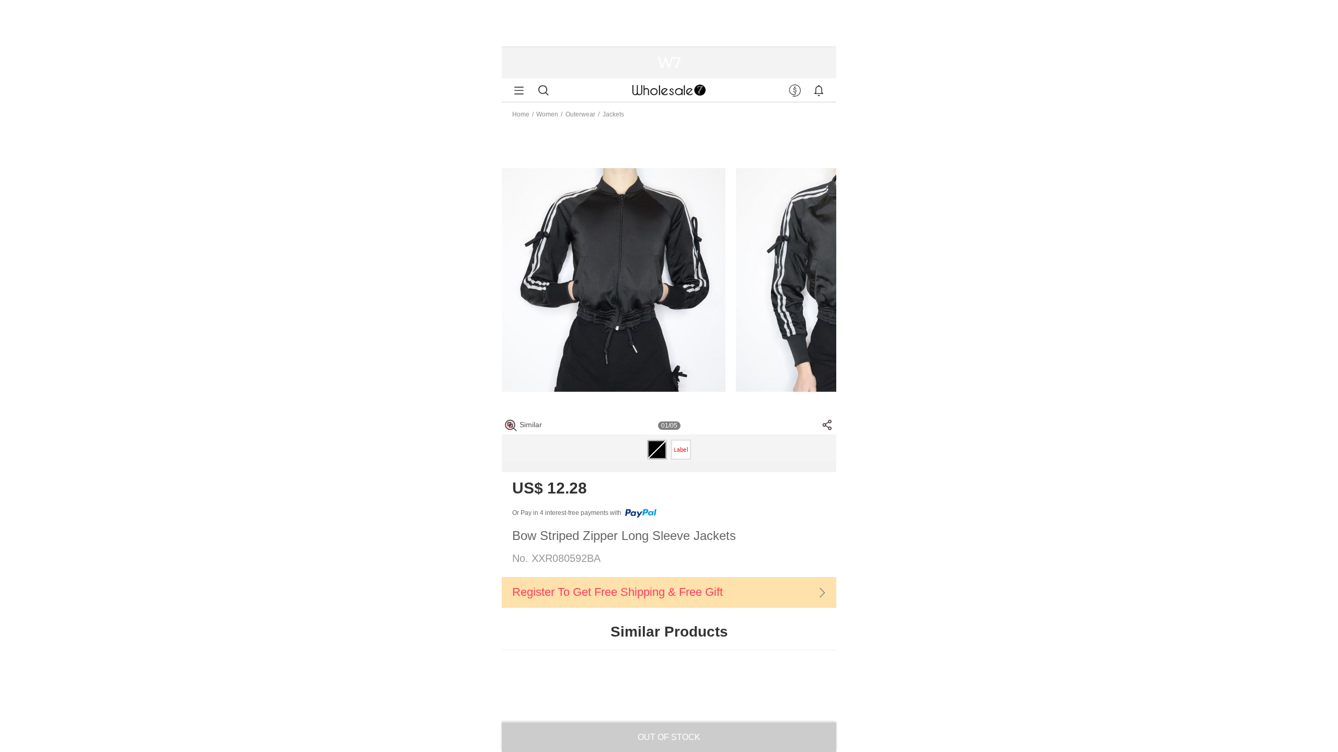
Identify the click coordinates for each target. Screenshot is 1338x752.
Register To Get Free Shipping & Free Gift (617, 591)
